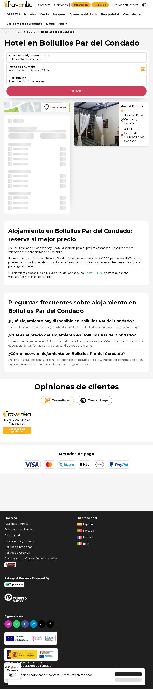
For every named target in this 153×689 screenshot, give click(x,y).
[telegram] (34, 624)
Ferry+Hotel (110, 14)
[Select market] (144, 5)
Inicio (7, 31)
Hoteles (30, 14)
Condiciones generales (19, 541)
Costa (44, 14)
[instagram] (8, 624)
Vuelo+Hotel (132, 14)
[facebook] (25, 624)
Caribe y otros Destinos (24, 23)
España (31, 31)
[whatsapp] (17, 624)
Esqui (50, 23)
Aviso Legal (12, 535)
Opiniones (61, 5)
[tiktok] (42, 624)
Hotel (19, 31)
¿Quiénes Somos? (16, 523)
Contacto (44, 5)
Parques (59, 14)
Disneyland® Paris (83, 14)
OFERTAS (13, 14)
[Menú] (19, 665)
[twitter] (50, 624)
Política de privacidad (18, 547)
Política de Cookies (17, 552)
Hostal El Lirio (94, 273)
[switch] (12, 675)
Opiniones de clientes (18, 529)
